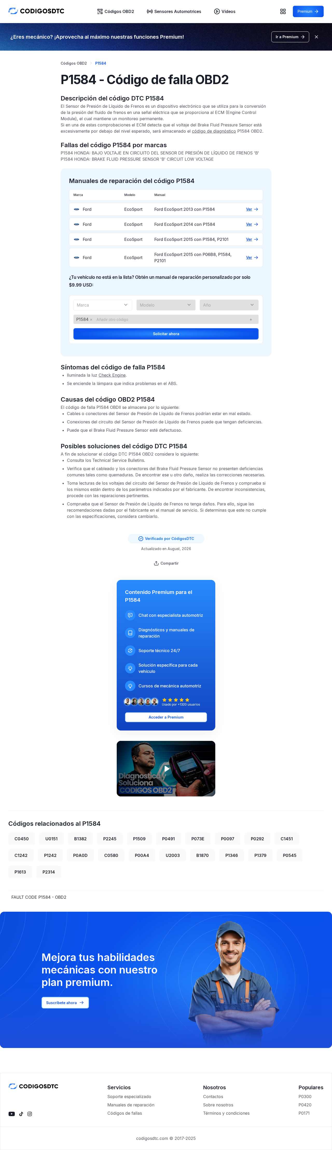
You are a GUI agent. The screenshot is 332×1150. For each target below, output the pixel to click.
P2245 (109, 838)
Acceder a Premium (166, 717)
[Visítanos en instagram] (29, 1114)
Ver (249, 209)
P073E (197, 838)
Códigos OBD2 (119, 11)
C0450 (22, 838)
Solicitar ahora (166, 334)
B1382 (80, 838)
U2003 (173, 855)
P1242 (50, 855)
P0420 (305, 1104)
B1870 (202, 855)
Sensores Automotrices (177, 11)
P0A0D (80, 855)
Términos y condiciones (226, 1113)
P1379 (260, 855)
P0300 (305, 1096)
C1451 (287, 838)
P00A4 (142, 855)
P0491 (168, 838)
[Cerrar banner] (316, 36)
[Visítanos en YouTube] (12, 1114)
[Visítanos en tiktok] (21, 1114)
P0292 (257, 838)
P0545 (289, 855)
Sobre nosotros (218, 1104)
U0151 (51, 838)
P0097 (227, 838)
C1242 (21, 855)
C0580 (111, 855)
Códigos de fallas (124, 1113)
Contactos (213, 1096)
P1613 (20, 872)
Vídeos (229, 11)
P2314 (49, 872)
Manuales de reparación (130, 1104)
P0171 (304, 1113)
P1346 (231, 855)
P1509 (139, 838)
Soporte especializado (129, 1096)
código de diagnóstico (214, 131)
